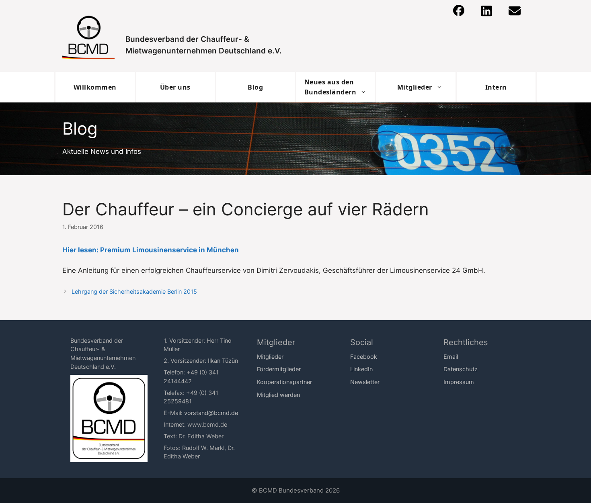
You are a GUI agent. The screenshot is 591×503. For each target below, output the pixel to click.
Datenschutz (460, 369)
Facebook (363, 356)
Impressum (458, 381)
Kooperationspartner (284, 381)
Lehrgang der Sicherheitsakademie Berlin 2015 (134, 291)
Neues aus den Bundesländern (330, 87)
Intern (496, 87)
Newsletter (365, 381)
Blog (255, 87)
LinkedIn (361, 369)
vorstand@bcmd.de (211, 412)
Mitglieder (414, 87)
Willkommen (95, 87)
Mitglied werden (278, 394)
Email (450, 356)
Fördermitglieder (279, 369)
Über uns (175, 87)
